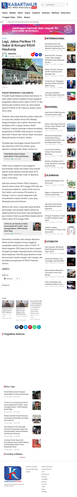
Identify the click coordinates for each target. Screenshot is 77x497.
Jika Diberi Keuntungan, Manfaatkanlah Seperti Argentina (53, 206)
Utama (5, 13)
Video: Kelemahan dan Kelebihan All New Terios (54, 283)
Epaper (27, 17)
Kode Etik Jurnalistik (31, 467)
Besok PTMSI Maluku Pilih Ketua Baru (54, 182)
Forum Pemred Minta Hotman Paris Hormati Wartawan (53, 151)
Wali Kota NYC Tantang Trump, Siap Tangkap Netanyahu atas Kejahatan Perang (54, 59)
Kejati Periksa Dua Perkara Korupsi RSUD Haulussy (7, 310)
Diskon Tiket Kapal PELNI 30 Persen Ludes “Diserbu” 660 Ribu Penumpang (55, 126)
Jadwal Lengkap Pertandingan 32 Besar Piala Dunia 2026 (55, 229)
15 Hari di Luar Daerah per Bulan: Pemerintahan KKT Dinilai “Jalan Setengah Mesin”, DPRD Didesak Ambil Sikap (16, 227)
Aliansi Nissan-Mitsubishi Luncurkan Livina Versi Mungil (54, 272)
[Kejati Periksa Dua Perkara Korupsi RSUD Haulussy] (8, 303)
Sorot (43, 472)
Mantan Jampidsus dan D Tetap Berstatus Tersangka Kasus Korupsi (55, 163)
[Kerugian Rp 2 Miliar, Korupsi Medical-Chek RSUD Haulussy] (22, 303)
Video (19, 17)
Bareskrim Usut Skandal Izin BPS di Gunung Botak (20, 22)
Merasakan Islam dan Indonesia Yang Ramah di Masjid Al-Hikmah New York (55, 46)
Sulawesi (36, 13)
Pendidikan (45, 479)
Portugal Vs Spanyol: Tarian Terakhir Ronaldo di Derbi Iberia (55, 218)
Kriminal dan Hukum (47, 467)
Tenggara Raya (8, 17)
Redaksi (28, 472)
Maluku (13, 13)
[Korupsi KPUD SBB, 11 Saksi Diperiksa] (37, 310)
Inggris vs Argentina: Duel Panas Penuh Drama (54, 193)
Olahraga (44, 492)
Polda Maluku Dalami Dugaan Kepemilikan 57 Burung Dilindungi (16, 155)
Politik (43, 487)
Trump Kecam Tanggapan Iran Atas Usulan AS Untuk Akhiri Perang (54, 83)
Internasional (45, 474)
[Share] (40, 54)
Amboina (46, 13)
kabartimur (12, 54)
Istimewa (5, 87)
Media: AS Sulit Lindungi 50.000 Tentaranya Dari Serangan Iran (54, 71)
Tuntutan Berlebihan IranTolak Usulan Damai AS (54, 94)
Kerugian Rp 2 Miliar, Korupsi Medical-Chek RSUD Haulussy (21, 311)
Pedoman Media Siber (32, 469)
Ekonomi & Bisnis (46, 469)
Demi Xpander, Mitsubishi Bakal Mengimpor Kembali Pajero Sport (54, 249)
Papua (27, 13)
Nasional (44, 482)
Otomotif (44, 484)
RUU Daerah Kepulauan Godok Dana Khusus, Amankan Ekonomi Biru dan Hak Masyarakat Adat (55, 139)
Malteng (55, 13)
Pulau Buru (65, 13)
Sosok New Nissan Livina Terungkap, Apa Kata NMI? (54, 260)
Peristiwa (44, 477)
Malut (20, 13)
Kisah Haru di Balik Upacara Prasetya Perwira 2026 (55, 113)
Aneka (43, 489)
